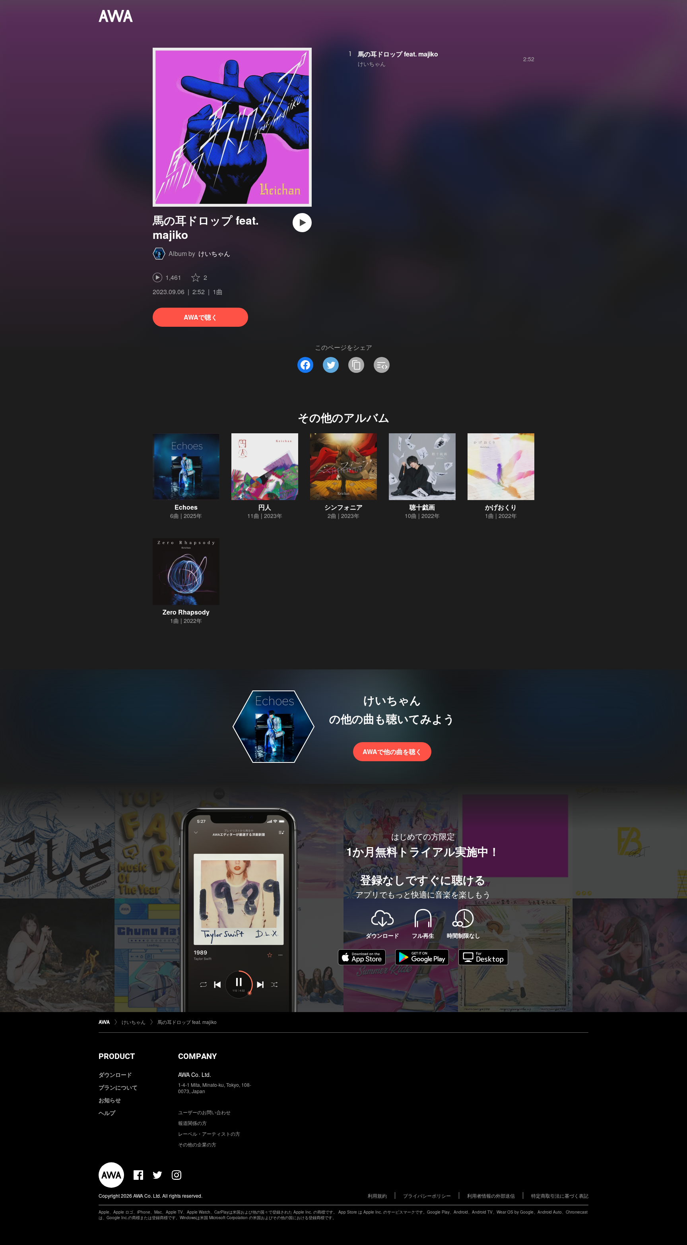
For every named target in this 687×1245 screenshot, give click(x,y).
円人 (264, 507)
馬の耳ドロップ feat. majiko (398, 53)
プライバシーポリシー (427, 1195)
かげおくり (501, 507)
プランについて (118, 1087)
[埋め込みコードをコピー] (382, 365)
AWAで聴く (200, 317)
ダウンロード (115, 1074)
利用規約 (377, 1195)
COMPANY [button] (197, 1056)
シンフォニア (343, 507)
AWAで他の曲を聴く (392, 751)
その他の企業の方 (197, 1144)
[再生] (302, 222)
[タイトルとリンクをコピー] (356, 365)
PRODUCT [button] (117, 1056)
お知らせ (110, 1100)
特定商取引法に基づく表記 (559, 1195)
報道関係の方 (192, 1122)
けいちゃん (214, 253)
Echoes (186, 507)
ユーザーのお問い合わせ (204, 1112)
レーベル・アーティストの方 (209, 1133)
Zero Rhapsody (186, 612)
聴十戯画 (422, 507)
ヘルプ (107, 1113)
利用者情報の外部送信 (491, 1195)
